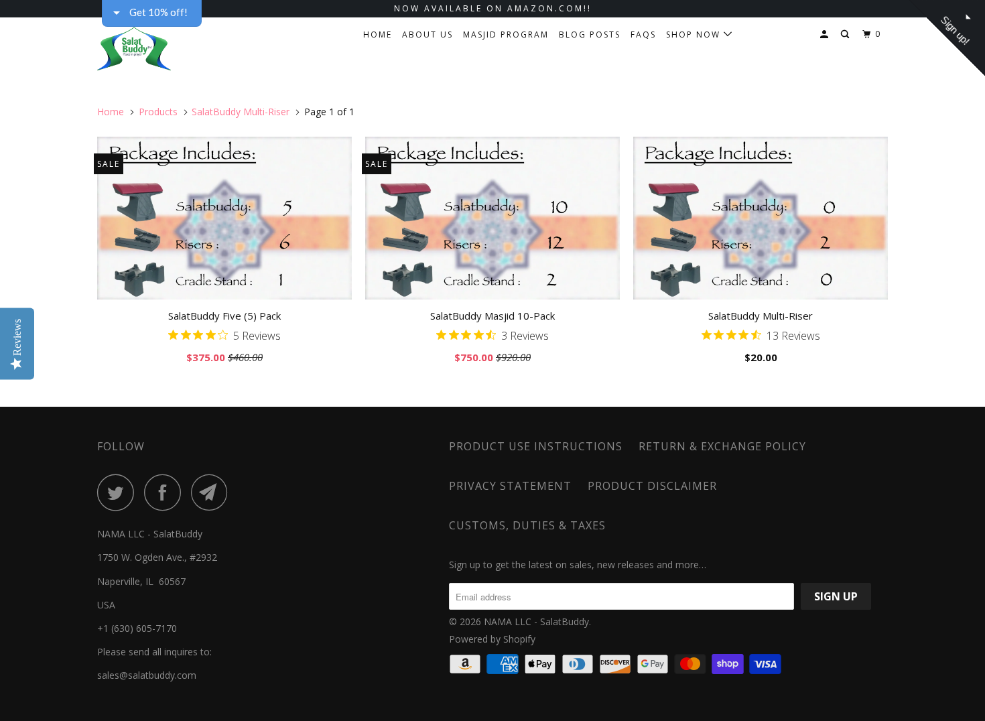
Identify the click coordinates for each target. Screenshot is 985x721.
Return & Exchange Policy (722, 446)
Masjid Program (506, 34)
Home (377, 34)
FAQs (643, 34)
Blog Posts (589, 34)
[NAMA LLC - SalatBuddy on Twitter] (119, 492)
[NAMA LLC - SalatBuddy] (166, 45)
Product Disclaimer (652, 485)
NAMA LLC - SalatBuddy (536, 621)
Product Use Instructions (535, 446)
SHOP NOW (695, 34)
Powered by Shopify (492, 639)
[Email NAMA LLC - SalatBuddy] (213, 492)
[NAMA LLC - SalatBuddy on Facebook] (166, 492)
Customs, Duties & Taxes (527, 525)
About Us (427, 34)
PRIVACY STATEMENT (510, 485)
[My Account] (825, 34)
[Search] (846, 34)
